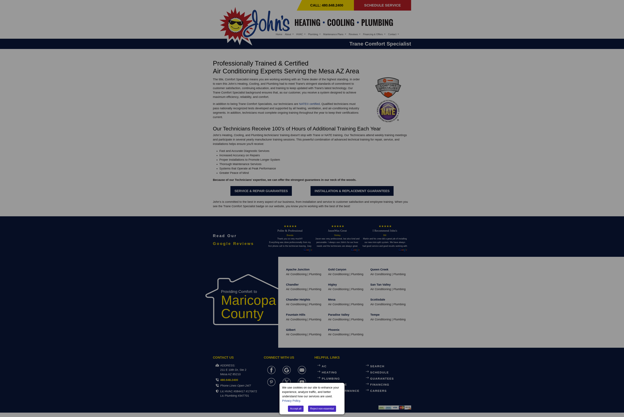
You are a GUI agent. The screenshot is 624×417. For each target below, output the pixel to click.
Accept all (295, 408)
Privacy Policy (291, 400)
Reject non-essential (322, 408)
